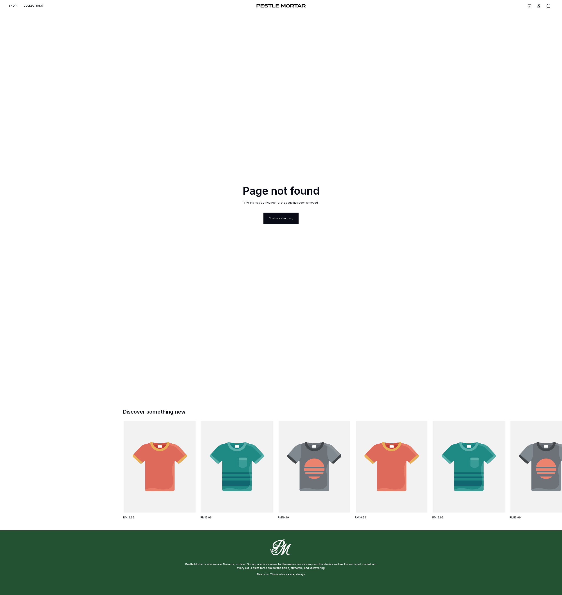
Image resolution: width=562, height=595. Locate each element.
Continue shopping (281, 218)
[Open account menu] (539, 6)
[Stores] (529, 6)
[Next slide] (434, 470)
